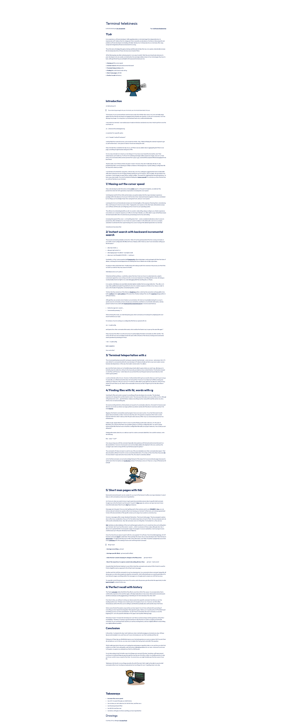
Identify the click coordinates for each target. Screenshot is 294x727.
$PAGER (152, 509)
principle (114, 592)
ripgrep (111, 408)
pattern (111, 294)
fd (164, 453)
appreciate (109, 538)
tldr (107, 525)
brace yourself (142, 177)
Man (137, 503)
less (158, 509)
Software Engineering (159, 28)
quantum (154, 294)
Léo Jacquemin (120, 28)
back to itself (110, 582)
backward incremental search (133, 303)
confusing (111, 540)
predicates (127, 461)
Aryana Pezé (123, 720)
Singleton (132, 292)
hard (118, 536)
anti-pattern (121, 294)
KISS (132, 189)
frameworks (131, 259)
